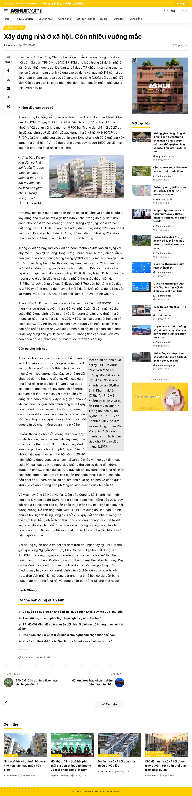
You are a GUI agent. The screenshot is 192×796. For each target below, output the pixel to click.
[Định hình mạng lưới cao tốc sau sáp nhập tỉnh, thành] (141, 171)
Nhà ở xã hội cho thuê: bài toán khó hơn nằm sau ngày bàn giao (25, 765)
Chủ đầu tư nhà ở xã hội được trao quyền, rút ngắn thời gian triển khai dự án (166, 765)
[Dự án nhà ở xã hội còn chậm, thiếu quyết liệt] (119, 745)
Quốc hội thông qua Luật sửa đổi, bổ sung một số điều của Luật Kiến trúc (168, 287)
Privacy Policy (53, 3)
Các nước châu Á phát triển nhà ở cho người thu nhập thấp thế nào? (69, 635)
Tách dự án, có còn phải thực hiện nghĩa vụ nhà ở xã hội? (61, 618)
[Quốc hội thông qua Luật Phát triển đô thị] (141, 267)
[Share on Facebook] (8, 70)
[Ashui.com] (26, 11)
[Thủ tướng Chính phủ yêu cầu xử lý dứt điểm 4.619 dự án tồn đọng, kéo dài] (141, 357)
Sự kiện (56, 756)
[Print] (8, 106)
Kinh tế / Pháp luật (165, 365)
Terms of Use (76, 3)
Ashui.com (10, 45)
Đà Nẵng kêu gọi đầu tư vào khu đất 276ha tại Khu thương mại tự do (170, 191)
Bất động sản (14, 28)
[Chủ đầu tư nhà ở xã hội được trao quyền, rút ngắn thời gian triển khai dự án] (166, 745)
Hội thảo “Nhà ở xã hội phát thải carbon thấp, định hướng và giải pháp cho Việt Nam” (71, 765)
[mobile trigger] (7, 11)
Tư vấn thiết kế (163, 315)
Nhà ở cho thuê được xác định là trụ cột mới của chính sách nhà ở (67, 641)
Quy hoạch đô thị (165, 156)
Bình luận (111, 704)
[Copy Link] (8, 97)
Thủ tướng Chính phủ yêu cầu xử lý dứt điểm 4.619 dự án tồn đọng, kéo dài (170, 357)
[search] (166, 10)
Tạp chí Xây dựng (60, 775)
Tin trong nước (163, 176)
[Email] (8, 88)
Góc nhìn (10, 756)
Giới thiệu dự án (164, 199)
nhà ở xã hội (42, 657)
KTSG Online (10, 775)
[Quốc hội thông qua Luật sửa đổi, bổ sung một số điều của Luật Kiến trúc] (141, 287)
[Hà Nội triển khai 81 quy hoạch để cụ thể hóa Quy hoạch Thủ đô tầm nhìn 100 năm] (141, 240)
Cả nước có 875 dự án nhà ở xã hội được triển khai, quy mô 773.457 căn (72, 611)
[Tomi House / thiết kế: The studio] (141, 310)
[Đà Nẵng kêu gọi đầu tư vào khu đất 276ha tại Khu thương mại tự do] (141, 190)
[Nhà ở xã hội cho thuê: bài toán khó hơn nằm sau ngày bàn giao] (25, 745)
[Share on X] (8, 79)
